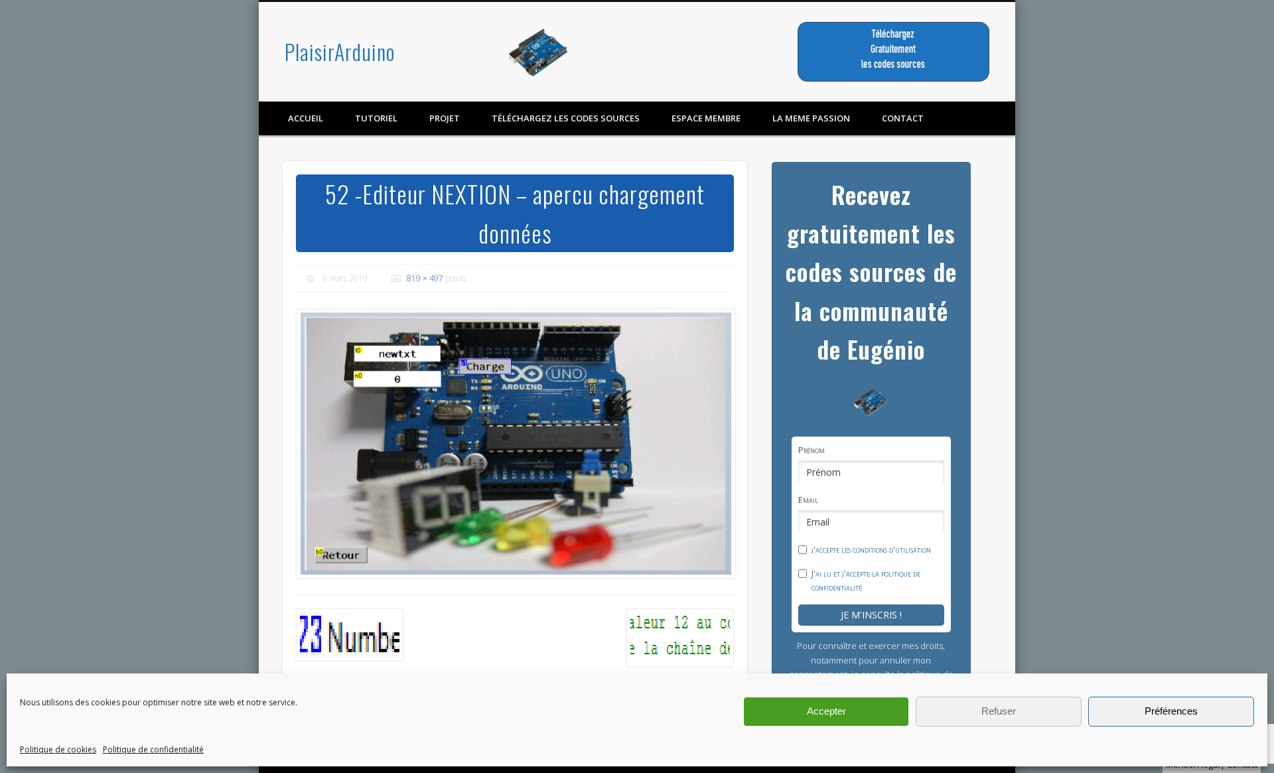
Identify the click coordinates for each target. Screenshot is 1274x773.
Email (808, 500)
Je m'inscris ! (871, 614)
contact (903, 118)
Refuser (998, 711)
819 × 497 (425, 278)
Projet (444, 118)
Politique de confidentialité (153, 749)
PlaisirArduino (340, 51)
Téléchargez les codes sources (566, 118)
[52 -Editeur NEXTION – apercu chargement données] (515, 444)
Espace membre (706, 118)
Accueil (305, 118)
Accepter (826, 711)
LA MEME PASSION (811, 118)
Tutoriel (376, 118)
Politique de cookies (58, 749)
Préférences (1171, 711)
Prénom (811, 450)
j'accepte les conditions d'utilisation (871, 549)
